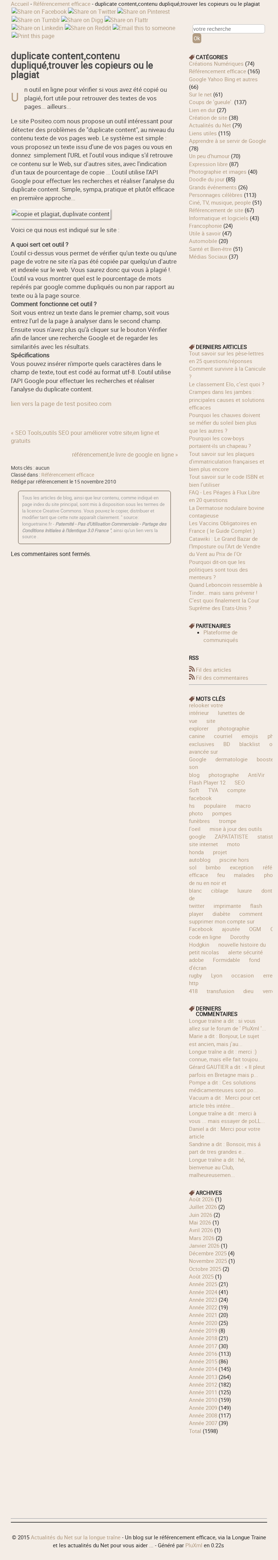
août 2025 (201, 1276)
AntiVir (256, 774)
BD (226, 744)
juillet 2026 (203, 1206)
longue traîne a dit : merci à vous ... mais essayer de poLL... (227, 1117)
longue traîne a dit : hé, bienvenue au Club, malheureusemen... (217, 1167)
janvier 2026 (204, 1245)
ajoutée (231, 929)
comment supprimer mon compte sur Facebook (225, 921)
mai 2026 (200, 1222)
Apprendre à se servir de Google (227, 140)
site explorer (202, 724)
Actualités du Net (210, 125)
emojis (249, 736)
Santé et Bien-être (210, 248)
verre (269, 991)
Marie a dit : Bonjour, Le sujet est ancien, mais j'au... (224, 1039)
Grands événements (213, 187)
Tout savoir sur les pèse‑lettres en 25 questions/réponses (226, 357)
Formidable (226, 959)
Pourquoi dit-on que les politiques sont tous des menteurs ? (218, 569)
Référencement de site (216, 210)
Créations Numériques (216, 63)
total (196, 1431)
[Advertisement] (228, 296)
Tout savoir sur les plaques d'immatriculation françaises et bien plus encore (226, 461)
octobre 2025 (205, 1268)
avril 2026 (201, 1230)
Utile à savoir (205, 233)
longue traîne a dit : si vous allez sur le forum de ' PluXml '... (227, 1024)
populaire (215, 805)
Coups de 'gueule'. (211, 102)
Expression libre (208, 164)
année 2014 (203, 1368)
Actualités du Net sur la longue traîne (76, 1537)
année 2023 (203, 1299)
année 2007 (203, 1423)
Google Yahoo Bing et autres (223, 79)
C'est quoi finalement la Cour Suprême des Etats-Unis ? (224, 604)
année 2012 (203, 1384)
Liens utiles (203, 133)
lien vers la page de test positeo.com (61, 403)
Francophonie (205, 225)
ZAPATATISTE (231, 836)
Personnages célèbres (216, 194)
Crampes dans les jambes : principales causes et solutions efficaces (227, 399)
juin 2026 (200, 1214)
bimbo (213, 867)
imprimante (227, 905)
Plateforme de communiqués (220, 636)
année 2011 (203, 1392)
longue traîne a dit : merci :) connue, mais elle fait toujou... (225, 1055)
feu (221, 874)
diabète (221, 913)
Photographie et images (218, 171)
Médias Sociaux (208, 256)
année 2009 (203, 1407)
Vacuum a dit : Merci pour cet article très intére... (224, 1101)
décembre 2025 (208, 1253)
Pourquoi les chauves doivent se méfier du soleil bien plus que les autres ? (224, 422)
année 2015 (203, 1361)
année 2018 (203, 1338)
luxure (244, 890)
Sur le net (200, 94)
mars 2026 (201, 1238)
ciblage (219, 890)
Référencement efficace (61, 3)
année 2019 (203, 1330)
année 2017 (203, 1346)
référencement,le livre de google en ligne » (125, 454)
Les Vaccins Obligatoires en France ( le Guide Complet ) (223, 526)
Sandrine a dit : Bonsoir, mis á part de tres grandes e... (225, 1147)
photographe (223, 774)
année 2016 (203, 1353)
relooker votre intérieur (206, 708)
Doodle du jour (206, 179)
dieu (248, 991)
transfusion (220, 991)
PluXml (193, 1545)
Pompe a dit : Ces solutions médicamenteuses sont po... (223, 1086)
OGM (255, 929)
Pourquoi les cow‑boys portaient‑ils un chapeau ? (220, 442)
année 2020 (203, 1322)
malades (244, 874)
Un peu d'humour (209, 156)
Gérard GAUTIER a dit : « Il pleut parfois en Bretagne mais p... (227, 1070)
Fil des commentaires (222, 677)
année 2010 (203, 1399)
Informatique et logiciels (218, 218)
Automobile (203, 240)
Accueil (20, 3)
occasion (242, 975)
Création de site (208, 117)
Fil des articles (213, 669)
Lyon (216, 975)
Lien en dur (202, 110)
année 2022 (203, 1307)
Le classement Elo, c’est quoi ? (226, 384)
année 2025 (203, 1284)
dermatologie (231, 759)
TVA (213, 790)
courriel (223, 736)
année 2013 (203, 1376)
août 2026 (201, 1199)
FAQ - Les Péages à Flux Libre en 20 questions (224, 496)
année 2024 (203, 1292)
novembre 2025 (208, 1260)
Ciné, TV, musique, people (220, 202)
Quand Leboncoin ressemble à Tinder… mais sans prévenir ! (225, 588)
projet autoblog (208, 855)
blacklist (249, 744)
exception (241, 867)
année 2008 (203, 1415)
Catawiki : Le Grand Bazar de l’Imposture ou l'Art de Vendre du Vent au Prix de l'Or (224, 546)
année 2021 (203, 1314)
